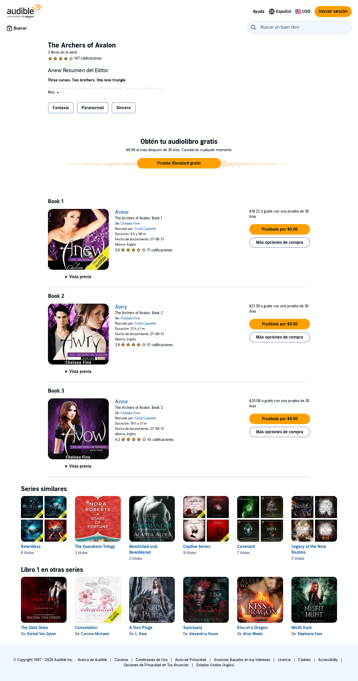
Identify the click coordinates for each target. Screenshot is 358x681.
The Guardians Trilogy (95, 546)
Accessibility (328, 660)
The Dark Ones (34, 627)
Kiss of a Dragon (252, 627)
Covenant (246, 546)
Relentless (31, 546)
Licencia (284, 660)
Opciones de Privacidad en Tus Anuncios (156, 665)
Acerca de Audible (92, 660)
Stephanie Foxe (309, 634)
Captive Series (196, 546)
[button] (54, 92)
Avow (121, 402)
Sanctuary (192, 627)
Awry (121, 307)
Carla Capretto (145, 229)
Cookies (304, 660)
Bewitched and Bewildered (143, 549)
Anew (122, 212)
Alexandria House (203, 634)
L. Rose (141, 634)
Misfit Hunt (301, 627)
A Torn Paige (141, 627)
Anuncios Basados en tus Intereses (242, 660)
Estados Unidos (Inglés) (215, 665)
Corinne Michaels (95, 634)
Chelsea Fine (130, 223)
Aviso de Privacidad (190, 660)
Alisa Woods (253, 634)
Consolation (86, 627)
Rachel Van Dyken (41, 634)
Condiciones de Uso (151, 660)
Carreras (121, 660)
